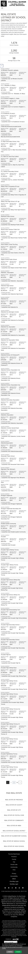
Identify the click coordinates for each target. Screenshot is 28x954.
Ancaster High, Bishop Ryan (9, 668)
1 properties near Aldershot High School (12, 294)
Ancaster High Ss (6, 654)
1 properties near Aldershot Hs (9, 307)
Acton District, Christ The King (9, 244)
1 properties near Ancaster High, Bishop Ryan (13, 676)
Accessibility (14, 876)
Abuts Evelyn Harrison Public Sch (10, 229)
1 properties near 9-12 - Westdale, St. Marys (13, 93)
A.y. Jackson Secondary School (9, 171)
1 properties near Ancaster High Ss (10, 663)
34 (17, 782)
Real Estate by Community (14, 820)
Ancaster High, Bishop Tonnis (9, 681)
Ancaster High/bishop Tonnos (9, 754)
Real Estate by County (14, 805)
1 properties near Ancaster (8, 545)
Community (14, 867)
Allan (2, 482)
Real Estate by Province (14, 800)
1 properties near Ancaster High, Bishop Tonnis (14, 689)
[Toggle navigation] (2, 8)
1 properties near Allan (7, 491)
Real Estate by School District (14, 831)
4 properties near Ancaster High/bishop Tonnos (14, 762)
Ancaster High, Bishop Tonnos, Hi (10, 724)
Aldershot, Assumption (7, 415)
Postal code (14, 864)
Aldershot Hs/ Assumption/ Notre (10, 340)
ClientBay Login (14, 881)
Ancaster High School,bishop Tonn (10, 610)
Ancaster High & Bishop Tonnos (10, 550)
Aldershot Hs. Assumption (8, 327)
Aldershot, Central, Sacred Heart (10, 428)
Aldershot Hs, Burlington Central (10, 312)
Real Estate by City (14, 810)
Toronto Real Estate (14, 854)
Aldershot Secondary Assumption (10, 400)
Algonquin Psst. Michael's (8, 469)
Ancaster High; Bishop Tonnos (9, 767)
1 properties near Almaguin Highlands (11, 504)
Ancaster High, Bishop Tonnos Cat (10, 709)
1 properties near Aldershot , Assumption (12, 281)
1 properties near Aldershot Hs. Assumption (13, 335)
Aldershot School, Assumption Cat (10, 370)
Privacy (14, 873)
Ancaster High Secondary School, (10, 639)
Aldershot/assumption (7, 443)
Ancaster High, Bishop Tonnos (9, 694)
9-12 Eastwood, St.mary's (8, 113)
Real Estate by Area (14, 825)
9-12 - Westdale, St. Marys (8, 85)
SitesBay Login (14, 884)
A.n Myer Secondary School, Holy (10, 141)
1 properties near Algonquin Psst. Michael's (13, 477)
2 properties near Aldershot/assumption (12, 451)
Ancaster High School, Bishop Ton (10, 595)
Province (14, 856)
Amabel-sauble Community (8, 523)
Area (14, 870)
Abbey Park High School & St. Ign (10, 201)
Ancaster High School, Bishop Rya (10, 580)
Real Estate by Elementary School (14, 836)
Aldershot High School (7, 286)
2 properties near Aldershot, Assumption (12, 423)
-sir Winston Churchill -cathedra (9, 70)
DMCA (14, 879)
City (14, 862)
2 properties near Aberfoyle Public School (12, 224)
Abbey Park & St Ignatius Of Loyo (10, 186)
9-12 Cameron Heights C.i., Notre (10, 98)
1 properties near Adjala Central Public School (14, 268)
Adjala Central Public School (9, 259)
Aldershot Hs (4, 299)
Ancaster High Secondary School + (10, 625)
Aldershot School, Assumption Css (10, 385)
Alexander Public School (8, 456)
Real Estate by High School (14, 846)
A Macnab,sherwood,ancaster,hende (11, 126)
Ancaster (3, 536)
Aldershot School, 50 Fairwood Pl (10, 355)
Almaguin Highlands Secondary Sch (11, 508)
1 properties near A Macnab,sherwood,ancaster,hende (10, 135)
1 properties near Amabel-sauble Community (13, 532)
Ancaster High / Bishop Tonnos (9, 565)
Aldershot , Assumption (7, 272)
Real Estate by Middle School (14, 841)
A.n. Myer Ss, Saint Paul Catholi (10, 156)
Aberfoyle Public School (7, 216)
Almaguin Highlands (6, 495)
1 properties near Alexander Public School (12, 464)
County (14, 859)
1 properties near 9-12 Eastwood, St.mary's (13, 122)
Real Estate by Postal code (14, 815)
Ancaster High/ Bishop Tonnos (9, 739)
